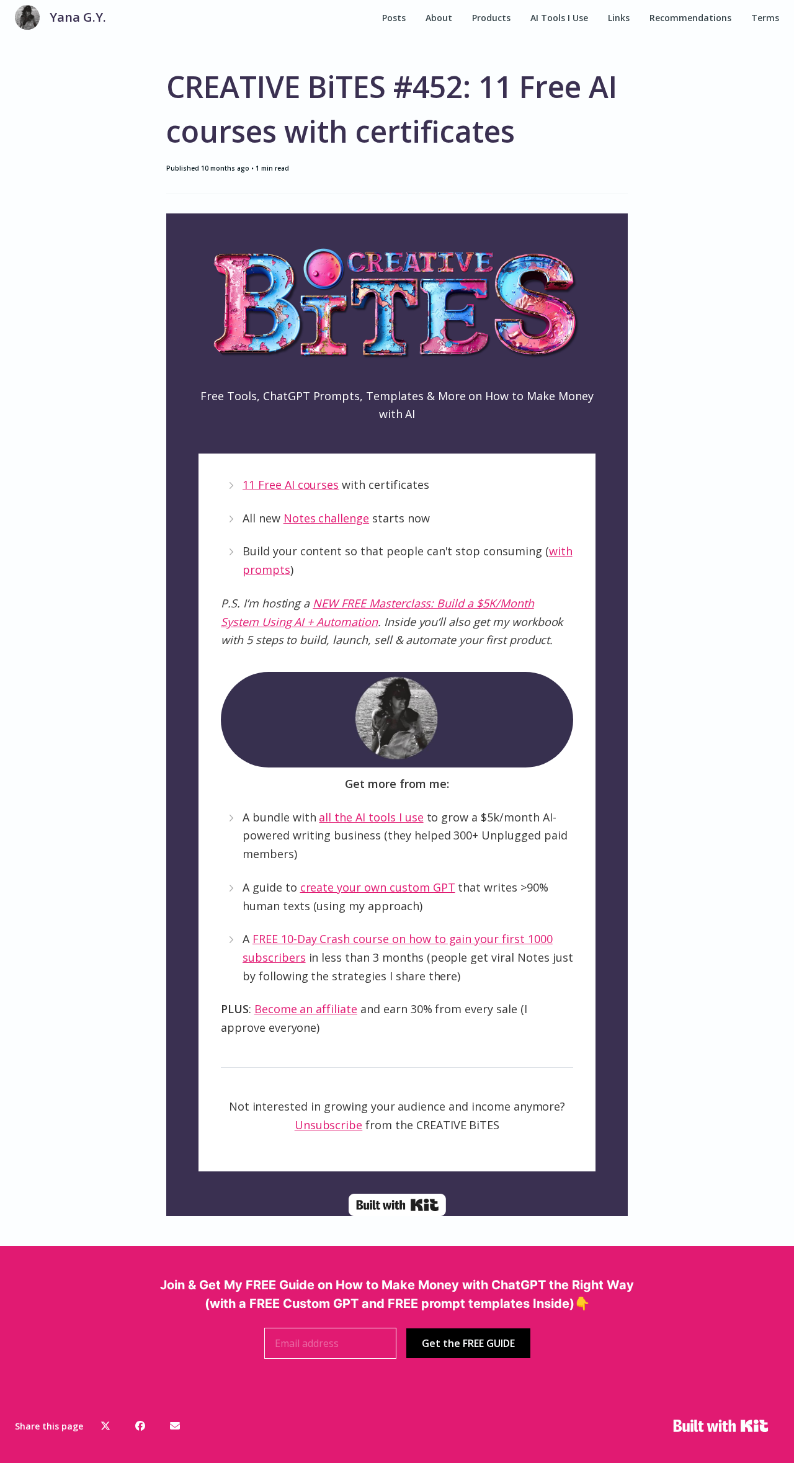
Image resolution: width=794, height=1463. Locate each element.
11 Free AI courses (291, 484)
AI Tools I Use (559, 18)
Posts (394, 18)
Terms (765, 18)
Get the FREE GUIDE (468, 1343)
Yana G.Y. (78, 17)
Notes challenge (326, 518)
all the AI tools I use (371, 817)
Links (619, 18)
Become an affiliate (305, 1008)
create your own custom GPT (377, 887)
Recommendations (690, 18)
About (439, 18)
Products (491, 18)
